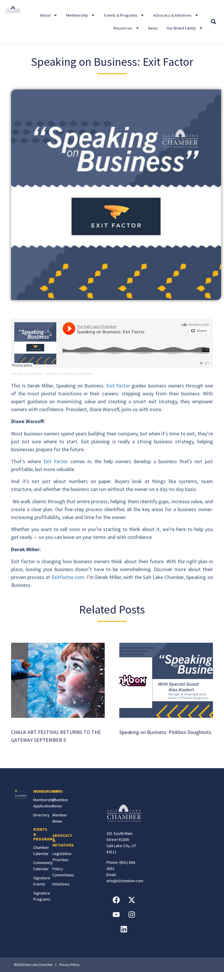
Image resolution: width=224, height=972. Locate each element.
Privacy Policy (69, 964)
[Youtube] (116, 914)
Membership (77, 15)
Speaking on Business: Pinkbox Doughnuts (165, 732)
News (153, 28)
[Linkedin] (124, 929)
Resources (122, 28)
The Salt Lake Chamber (27, 373)
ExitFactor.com (68, 577)
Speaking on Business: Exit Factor (69, 373)
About (45, 15)
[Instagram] (131, 914)
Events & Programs (120, 15)
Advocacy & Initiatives (172, 15)
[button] (213, 22)
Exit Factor (118, 385)
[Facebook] (116, 900)
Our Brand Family (181, 28)
